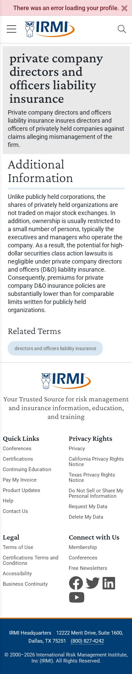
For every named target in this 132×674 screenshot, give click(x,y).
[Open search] (122, 29)
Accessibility (17, 574)
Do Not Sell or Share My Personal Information (96, 493)
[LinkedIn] (110, 583)
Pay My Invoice (20, 480)
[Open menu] (11, 29)
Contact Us (15, 511)
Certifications (18, 459)
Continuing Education (27, 469)
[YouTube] (76, 597)
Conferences (17, 449)
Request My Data (88, 506)
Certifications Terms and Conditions (30, 560)
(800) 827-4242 (87, 641)
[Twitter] (93, 583)
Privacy (77, 449)
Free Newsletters (88, 568)
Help (8, 501)
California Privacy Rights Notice (96, 461)
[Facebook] (76, 583)
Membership (83, 547)
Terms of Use (18, 547)
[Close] (124, 8)
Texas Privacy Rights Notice (92, 477)
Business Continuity (25, 584)
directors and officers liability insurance (55, 348)
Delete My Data (86, 517)
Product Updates (21, 490)
